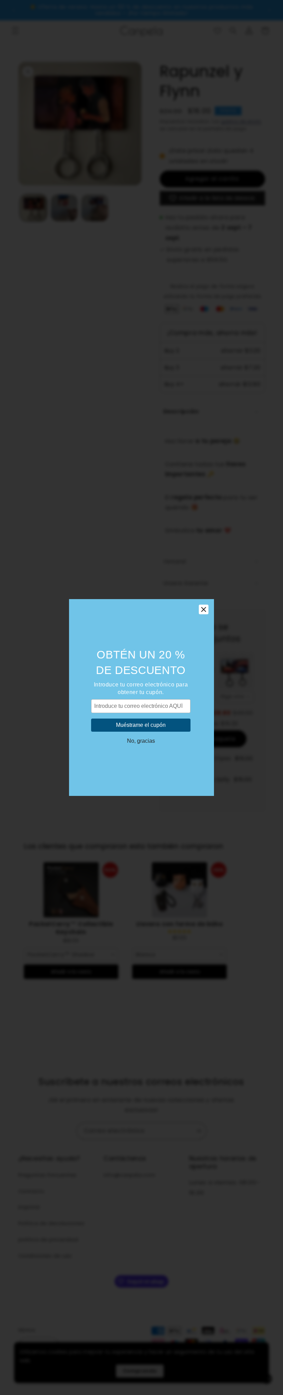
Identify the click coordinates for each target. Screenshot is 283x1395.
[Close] (203, 609)
